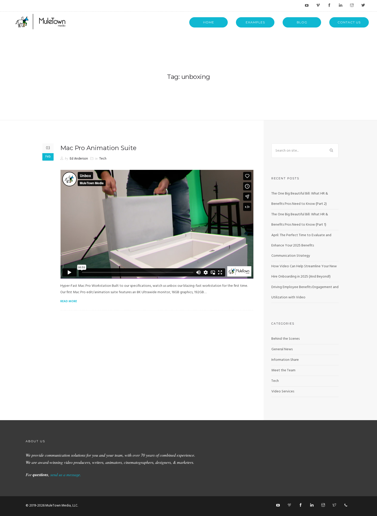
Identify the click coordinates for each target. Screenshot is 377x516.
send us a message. (65, 474)
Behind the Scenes (285, 339)
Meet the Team (283, 370)
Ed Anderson (79, 158)
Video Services (282, 391)
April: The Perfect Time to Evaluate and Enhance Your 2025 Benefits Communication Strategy (301, 245)
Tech (102, 158)
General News (282, 349)
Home (208, 22)
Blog (302, 22)
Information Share (285, 360)
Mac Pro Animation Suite (98, 148)
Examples (255, 22)
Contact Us (349, 22)
